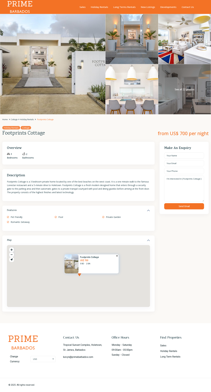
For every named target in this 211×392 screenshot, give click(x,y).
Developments (168, 7)
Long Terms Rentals (124, 7)
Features (12, 210)
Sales (83, 7)
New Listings (148, 7)
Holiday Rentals (99, 7)
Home (5, 119)
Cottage (14, 119)
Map (9, 240)
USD (35, 359)
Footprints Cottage (89, 257)
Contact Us (188, 7)
